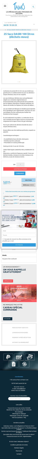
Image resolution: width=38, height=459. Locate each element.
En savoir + (7, 319)
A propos (19, 454)
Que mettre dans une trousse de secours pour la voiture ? (19, 434)
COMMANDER (20, 173)
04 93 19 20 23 (10, 25)
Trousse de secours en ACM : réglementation (19, 436)
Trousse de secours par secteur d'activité (19, 408)
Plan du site (19, 451)
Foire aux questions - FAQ (19, 417)
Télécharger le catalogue (19, 413)
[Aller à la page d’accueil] (3, 30)
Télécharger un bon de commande (19, 415)
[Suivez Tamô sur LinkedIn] (26, 390)
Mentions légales (19, 448)
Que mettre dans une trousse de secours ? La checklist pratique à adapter (19, 428)
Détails (4, 255)
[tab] (19, 255)
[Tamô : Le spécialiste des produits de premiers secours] (19, 6)
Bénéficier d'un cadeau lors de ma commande (19, 410)
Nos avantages (19, 412)
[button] (18, 82)
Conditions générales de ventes (19, 445)
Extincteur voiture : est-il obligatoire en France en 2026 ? (19, 426)
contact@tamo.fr (21, 388)
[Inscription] (27, 398)
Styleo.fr (26, 441)
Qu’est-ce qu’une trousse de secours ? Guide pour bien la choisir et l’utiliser (19, 432)
